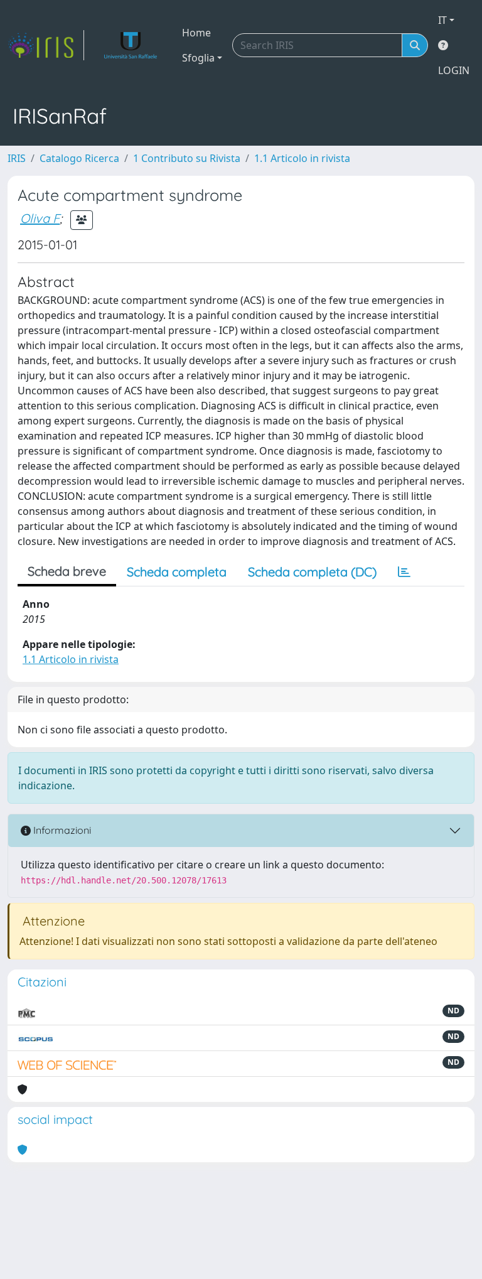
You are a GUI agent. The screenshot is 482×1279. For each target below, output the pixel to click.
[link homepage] (46, 45)
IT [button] (442, 20)
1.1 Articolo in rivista (302, 158)
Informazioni (61, 830)
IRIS (17, 158)
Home (196, 33)
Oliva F (40, 218)
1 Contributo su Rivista (186, 158)
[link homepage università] (131, 45)
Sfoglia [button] (198, 58)
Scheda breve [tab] (67, 571)
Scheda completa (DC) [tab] (312, 572)
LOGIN (453, 70)
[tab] (404, 572)
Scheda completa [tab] (177, 572)
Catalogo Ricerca (79, 158)
